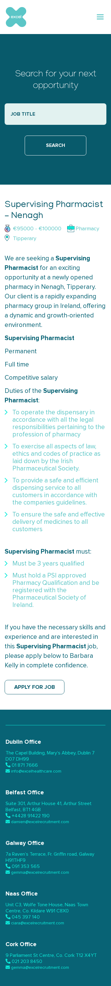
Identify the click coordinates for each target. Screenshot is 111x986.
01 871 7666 (25, 765)
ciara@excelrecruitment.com (37, 923)
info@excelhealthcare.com (36, 771)
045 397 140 (26, 917)
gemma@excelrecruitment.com (40, 872)
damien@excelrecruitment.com (40, 822)
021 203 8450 (27, 961)
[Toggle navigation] (100, 17)
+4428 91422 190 (31, 815)
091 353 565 (26, 866)
